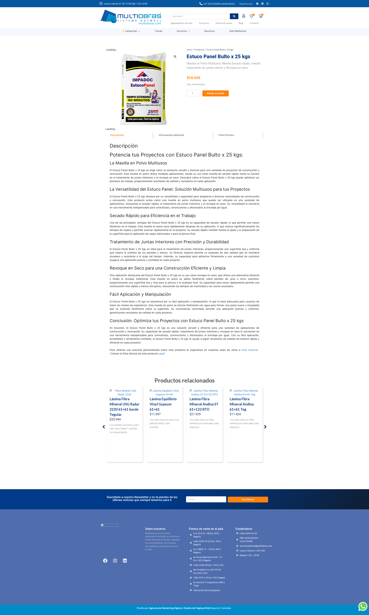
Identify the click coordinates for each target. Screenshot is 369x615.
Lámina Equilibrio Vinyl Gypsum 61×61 (163, 404)
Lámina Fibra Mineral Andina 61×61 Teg (242, 404)
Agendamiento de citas (182, 23)
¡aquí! (162, 353)
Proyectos (204, 23)
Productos (199, 49)
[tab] (128, 135)
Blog (241, 23)
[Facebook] (257, 3)
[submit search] (234, 16)
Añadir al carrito (215, 93)
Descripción (117, 134)
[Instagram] (267, 3)
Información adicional (171, 134)
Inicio (189, 49)
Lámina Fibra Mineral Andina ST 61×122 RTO (204, 404)
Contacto (254, 23)
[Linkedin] (262, 3)
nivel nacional (250, 350)
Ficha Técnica (226, 134)
